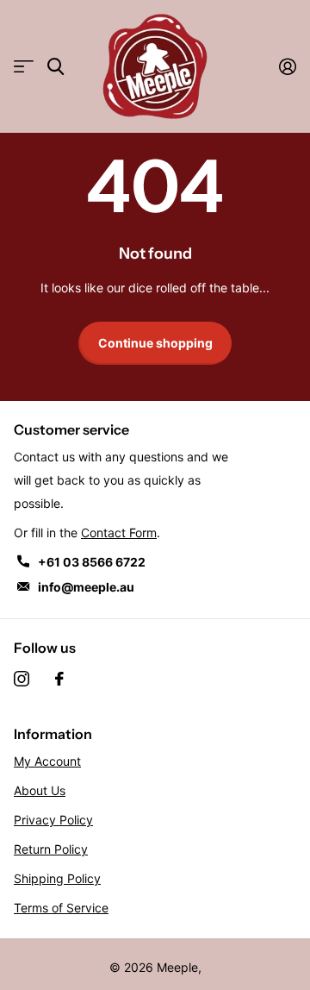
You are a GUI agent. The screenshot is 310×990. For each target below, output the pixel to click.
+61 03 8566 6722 (92, 562)
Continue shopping (155, 342)
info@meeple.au (86, 587)
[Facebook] (59, 679)
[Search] (55, 66)
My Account (47, 761)
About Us (39, 790)
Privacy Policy (53, 819)
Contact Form (119, 532)
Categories (24, 67)
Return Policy (51, 849)
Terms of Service (61, 907)
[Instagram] (21, 678)
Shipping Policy (57, 878)
